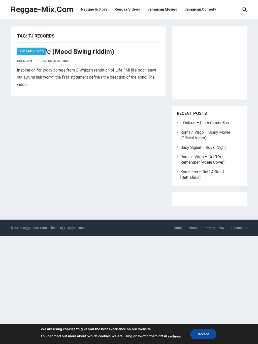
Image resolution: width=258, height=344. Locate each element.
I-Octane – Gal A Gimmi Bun (204, 122)
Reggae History (94, 9)
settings (174, 336)
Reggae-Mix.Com (42, 9)
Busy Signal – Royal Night (203, 147)
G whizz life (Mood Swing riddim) (65, 51)
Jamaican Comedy (200, 9)
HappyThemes (74, 228)
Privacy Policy (214, 228)
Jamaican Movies (162, 9)
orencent (25, 61)
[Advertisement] (209, 62)
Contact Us (239, 228)
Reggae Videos (127, 9)
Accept (203, 334)
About (193, 228)
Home (177, 228)
